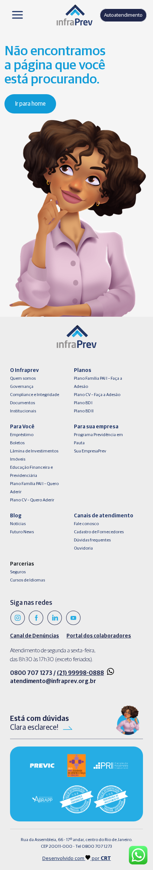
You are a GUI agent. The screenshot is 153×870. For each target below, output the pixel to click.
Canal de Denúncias (34, 636)
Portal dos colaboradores (98, 636)
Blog (16, 515)
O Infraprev (24, 370)
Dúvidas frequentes (92, 540)
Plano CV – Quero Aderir (32, 500)
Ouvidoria (83, 548)
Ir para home (30, 104)
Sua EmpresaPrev (90, 451)
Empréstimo (21, 435)
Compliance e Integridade (34, 395)
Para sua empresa (96, 426)
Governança (21, 387)
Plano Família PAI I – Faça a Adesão (98, 382)
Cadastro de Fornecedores (99, 532)
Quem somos (23, 378)
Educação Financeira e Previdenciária (31, 471)
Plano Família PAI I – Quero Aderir (34, 488)
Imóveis (17, 459)
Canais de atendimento (103, 515)
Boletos (17, 443)
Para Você (22, 426)
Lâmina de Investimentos (34, 451)
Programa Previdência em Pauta (98, 439)
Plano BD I (83, 403)
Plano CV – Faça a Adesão (97, 395)
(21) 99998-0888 (80, 673)
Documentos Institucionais (23, 407)
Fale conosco (86, 524)
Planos (82, 370)
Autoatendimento (123, 15)
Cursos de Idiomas (27, 580)
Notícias (18, 524)
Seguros (18, 572)
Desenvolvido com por (76, 858)
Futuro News (22, 532)
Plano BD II (84, 411)
